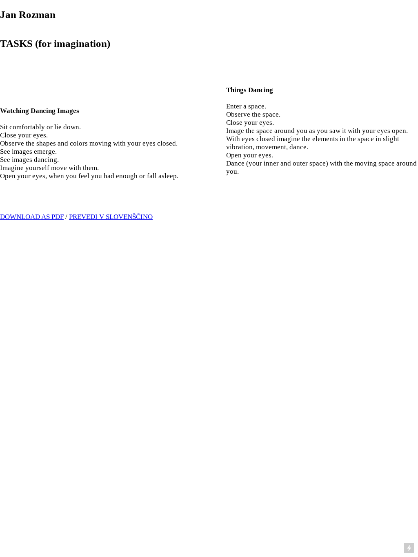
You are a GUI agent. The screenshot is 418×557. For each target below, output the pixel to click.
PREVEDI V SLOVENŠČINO (111, 217)
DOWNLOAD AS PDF (32, 217)
